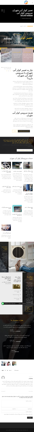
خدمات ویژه (4, 269)
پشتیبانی (31, 378)
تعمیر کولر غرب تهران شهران (26, 124)
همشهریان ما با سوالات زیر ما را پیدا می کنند (6, 283)
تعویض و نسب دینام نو (18, 171)
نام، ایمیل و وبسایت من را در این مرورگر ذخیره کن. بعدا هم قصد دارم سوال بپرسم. (18, 414)
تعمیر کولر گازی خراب (7, 232)
